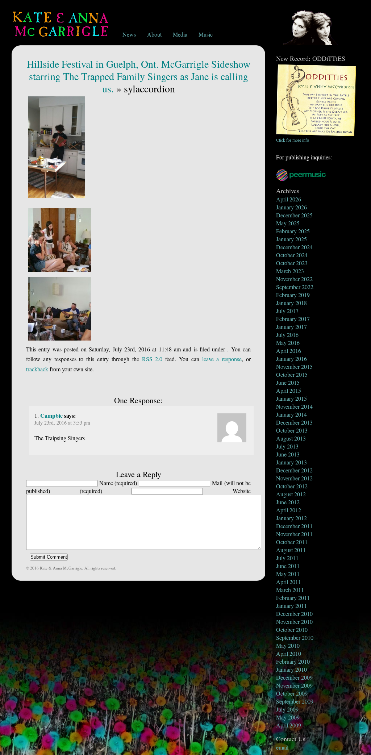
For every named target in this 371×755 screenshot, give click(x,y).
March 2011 (290, 589)
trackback (37, 369)
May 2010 (288, 645)
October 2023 (292, 263)
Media (180, 34)
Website (242, 491)
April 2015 (288, 390)
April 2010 (288, 653)
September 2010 (294, 637)
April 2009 (288, 725)
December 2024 (294, 247)
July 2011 (287, 558)
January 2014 (291, 414)
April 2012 (288, 510)
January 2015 (291, 398)
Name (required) (118, 483)
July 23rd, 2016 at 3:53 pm (62, 422)
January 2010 (291, 669)
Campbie (51, 415)
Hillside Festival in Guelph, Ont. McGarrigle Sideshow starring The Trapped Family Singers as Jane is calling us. (138, 76)
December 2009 (294, 677)
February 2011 (293, 597)
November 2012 (294, 478)
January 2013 (291, 462)
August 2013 (291, 438)
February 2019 (293, 295)
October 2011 (292, 542)
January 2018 (291, 302)
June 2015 (288, 382)
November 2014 (294, 406)
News (129, 34)
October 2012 (292, 486)
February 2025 (293, 231)
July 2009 (287, 709)
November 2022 (294, 279)
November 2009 (294, 685)
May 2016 (288, 342)
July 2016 (287, 334)
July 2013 (287, 446)
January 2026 (291, 207)
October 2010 (292, 629)
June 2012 (288, 502)
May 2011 (288, 573)
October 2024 (292, 255)
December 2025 (294, 215)
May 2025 (288, 223)
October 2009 (292, 693)
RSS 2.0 (152, 359)
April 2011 (288, 581)
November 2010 (294, 621)
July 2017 (287, 310)
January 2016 (291, 358)
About (154, 34)
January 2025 (291, 239)
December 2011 (294, 526)
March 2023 (290, 271)
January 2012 (291, 518)
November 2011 (294, 534)
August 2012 (291, 494)
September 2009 (294, 701)
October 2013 (292, 430)
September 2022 (294, 287)
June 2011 (288, 566)
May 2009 (288, 717)
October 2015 (292, 374)
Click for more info (292, 140)
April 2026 (288, 199)
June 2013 (288, 454)
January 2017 (291, 326)
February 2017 (293, 318)
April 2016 (288, 350)
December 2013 (294, 422)
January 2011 (291, 605)
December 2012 (294, 470)
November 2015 (294, 366)
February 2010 (293, 661)
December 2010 (294, 613)
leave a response (222, 359)
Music (206, 34)
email (282, 747)
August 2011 (291, 550)
